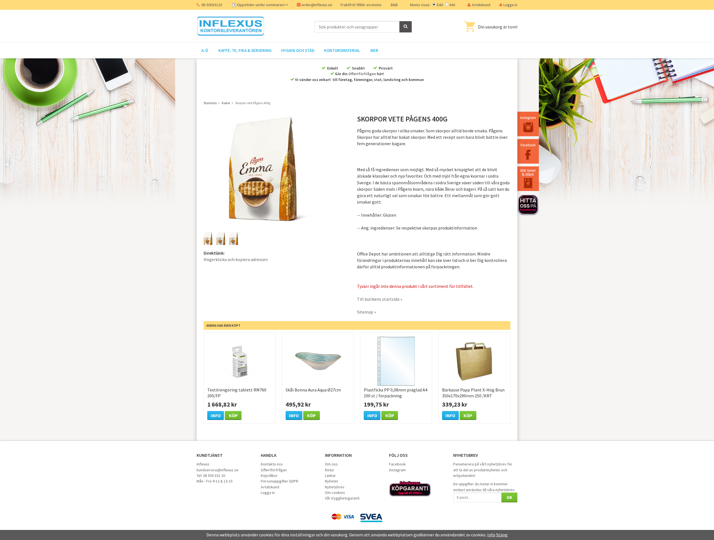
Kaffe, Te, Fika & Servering (245, 50)
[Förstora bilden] (273, 170)
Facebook (397, 464)
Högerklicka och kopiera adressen (236, 259)
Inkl (452, 4)
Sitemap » (366, 312)
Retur (329, 469)
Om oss (331, 464)
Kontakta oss (272, 464)
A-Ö (204, 50)
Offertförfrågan (362, 73)
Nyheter (331, 481)
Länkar (330, 475)
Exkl (440, 4)
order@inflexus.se (316, 4)
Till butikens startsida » (379, 299)
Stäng (502, 534)
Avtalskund (481, 4)
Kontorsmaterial (342, 50)
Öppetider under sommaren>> (262, 4)
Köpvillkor (269, 475)
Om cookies (335, 492)
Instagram (397, 469)
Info (216, 415)
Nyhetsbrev (334, 486)
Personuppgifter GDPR (279, 481)
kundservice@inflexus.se (217, 469)
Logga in (510, 4)
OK (509, 497)
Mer (374, 50)
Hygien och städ (298, 50)
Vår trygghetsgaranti (342, 498)
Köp (233, 415)
